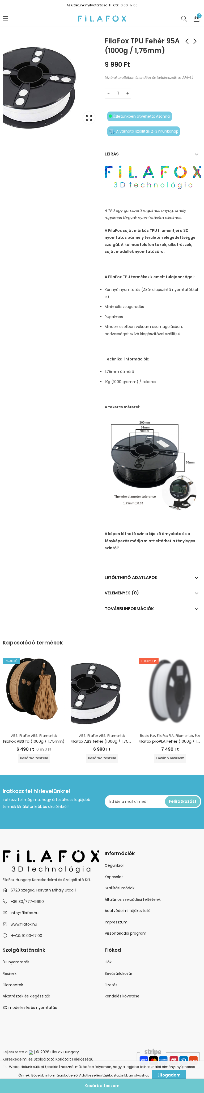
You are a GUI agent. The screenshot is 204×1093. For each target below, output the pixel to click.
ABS (14, 735)
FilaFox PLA (165, 735)
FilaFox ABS (28, 735)
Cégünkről (114, 865)
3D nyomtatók (16, 962)
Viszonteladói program (125, 933)
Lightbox (89, 118)
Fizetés (111, 985)
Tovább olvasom (170, 758)
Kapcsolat (114, 877)
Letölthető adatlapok (131, 577)
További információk (129, 609)
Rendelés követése (122, 996)
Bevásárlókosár (118, 973)
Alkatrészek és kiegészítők (26, 996)
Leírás (112, 154)
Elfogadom (169, 1075)
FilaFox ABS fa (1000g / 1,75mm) (34, 741)
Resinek (9, 973)
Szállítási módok (119, 888)
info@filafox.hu (25, 912)
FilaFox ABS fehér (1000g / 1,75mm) (104, 741)
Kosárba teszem (102, 1085)
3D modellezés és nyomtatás (30, 1007)
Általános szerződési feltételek (133, 899)
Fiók (108, 962)
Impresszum (116, 922)
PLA (197, 735)
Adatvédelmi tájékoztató (128, 910)
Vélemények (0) (122, 593)
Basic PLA (147, 735)
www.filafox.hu (24, 924)
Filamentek (48, 735)
